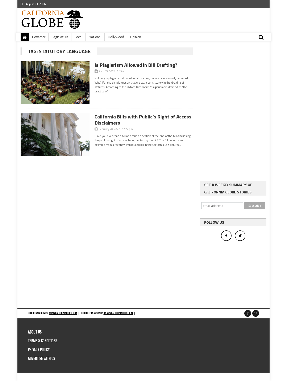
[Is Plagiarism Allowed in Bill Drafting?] (55, 82)
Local (78, 37)
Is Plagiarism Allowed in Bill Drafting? (136, 65)
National (95, 37)
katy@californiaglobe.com (63, 313)
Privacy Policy (39, 350)
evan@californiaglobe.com (118, 313)
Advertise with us (41, 358)
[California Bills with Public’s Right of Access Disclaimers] (55, 134)
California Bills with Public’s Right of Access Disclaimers (143, 119)
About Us (35, 332)
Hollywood (116, 37)
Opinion (135, 37)
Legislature (60, 37)
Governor (38, 37)
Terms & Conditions (42, 341)
